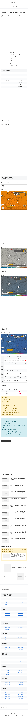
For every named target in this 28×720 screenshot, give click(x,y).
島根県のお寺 (7, 672)
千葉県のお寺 (20, 613)
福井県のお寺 (20, 637)
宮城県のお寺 (7, 604)
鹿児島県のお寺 (20, 696)
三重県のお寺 (20, 649)
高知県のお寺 (20, 684)
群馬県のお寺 (7, 617)
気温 (11, 58)
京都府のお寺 (7, 659)
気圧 (11, 60)
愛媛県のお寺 (20, 682)
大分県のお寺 (20, 692)
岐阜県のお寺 (7, 647)
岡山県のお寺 (7, 674)
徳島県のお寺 (7, 682)
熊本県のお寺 (7, 698)
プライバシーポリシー (20, 715)
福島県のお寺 (20, 602)
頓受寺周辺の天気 (12, 56)
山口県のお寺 (20, 672)
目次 (12, 49)
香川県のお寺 (7, 684)
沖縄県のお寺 (20, 698)
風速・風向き (12, 63)
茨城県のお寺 (7, 613)
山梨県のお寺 (7, 629)
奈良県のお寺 (20, 659)
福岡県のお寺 (7, 692)
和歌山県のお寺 (20, 661)
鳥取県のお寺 (7, 670)
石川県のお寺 (7, 639)
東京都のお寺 (20, 615)
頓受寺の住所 (11, 52)
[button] (25, 589)
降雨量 (11, 61)
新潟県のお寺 (7, 627)
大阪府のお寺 (7, 661)
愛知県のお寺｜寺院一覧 (6, 440)
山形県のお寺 (20, 600)
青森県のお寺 (7, 600)
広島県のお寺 (20, 670)
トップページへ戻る (7, 715)
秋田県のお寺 (20, 598)
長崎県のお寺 (7, 696)
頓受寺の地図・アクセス (15, 54)
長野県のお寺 (20, 627)
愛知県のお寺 (20, 647)
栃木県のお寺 (7, 615)
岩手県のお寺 (7, 602)
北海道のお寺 (7, 598)
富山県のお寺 (7, 637)
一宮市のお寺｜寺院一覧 (17, 440)
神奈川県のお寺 (20, 617)
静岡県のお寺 (7, 649)
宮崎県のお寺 (20, 694)
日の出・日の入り (13, 65)
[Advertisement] (14, 32)
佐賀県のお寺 (7, 694)
